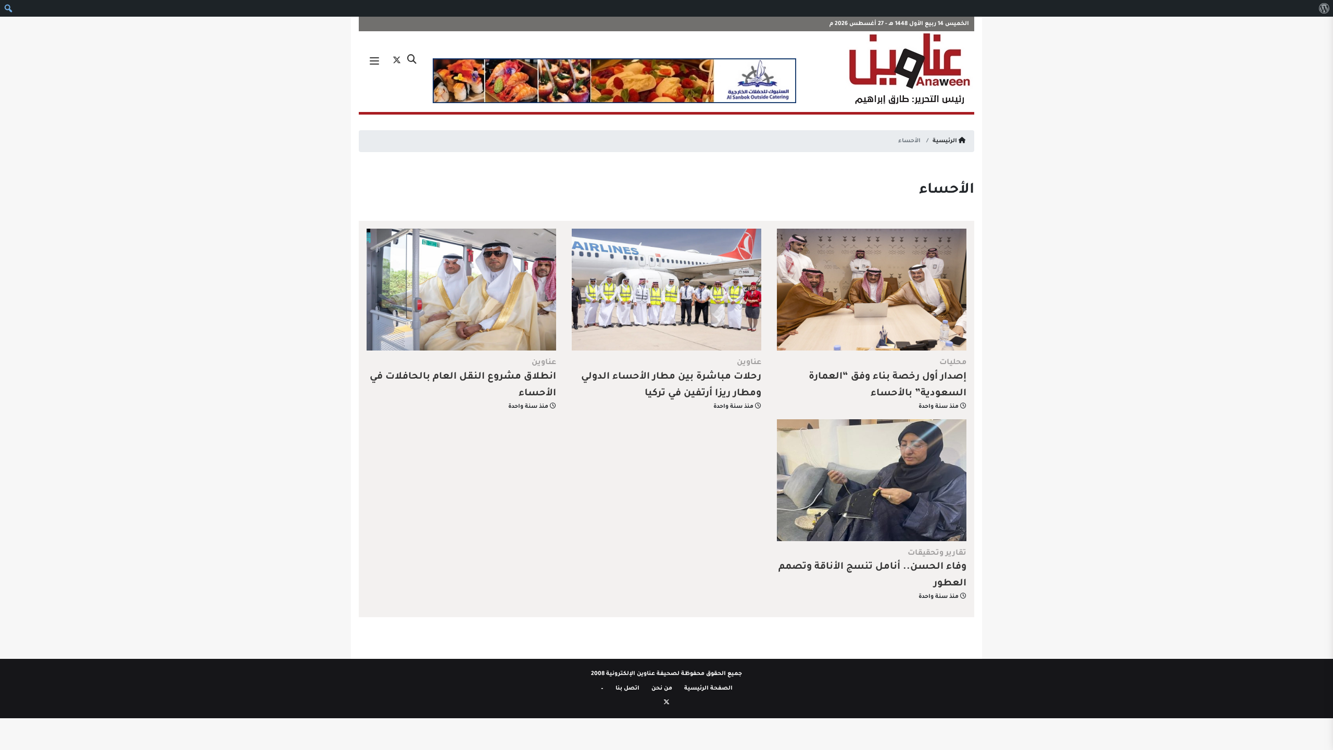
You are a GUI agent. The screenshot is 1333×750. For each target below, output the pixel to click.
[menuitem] (1324, 8)
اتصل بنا (627, 688)
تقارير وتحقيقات (937, 553)
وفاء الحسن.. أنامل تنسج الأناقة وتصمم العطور (872, 575)
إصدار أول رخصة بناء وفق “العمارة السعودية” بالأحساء (887, 385)
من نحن (661, 688)
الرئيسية (946, 141)
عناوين (749, 363)
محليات (952, 363)
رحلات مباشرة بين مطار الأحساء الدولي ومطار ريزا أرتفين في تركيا (671, 385)
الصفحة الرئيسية (708, 688)
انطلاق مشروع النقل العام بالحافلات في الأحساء (463, 385)
